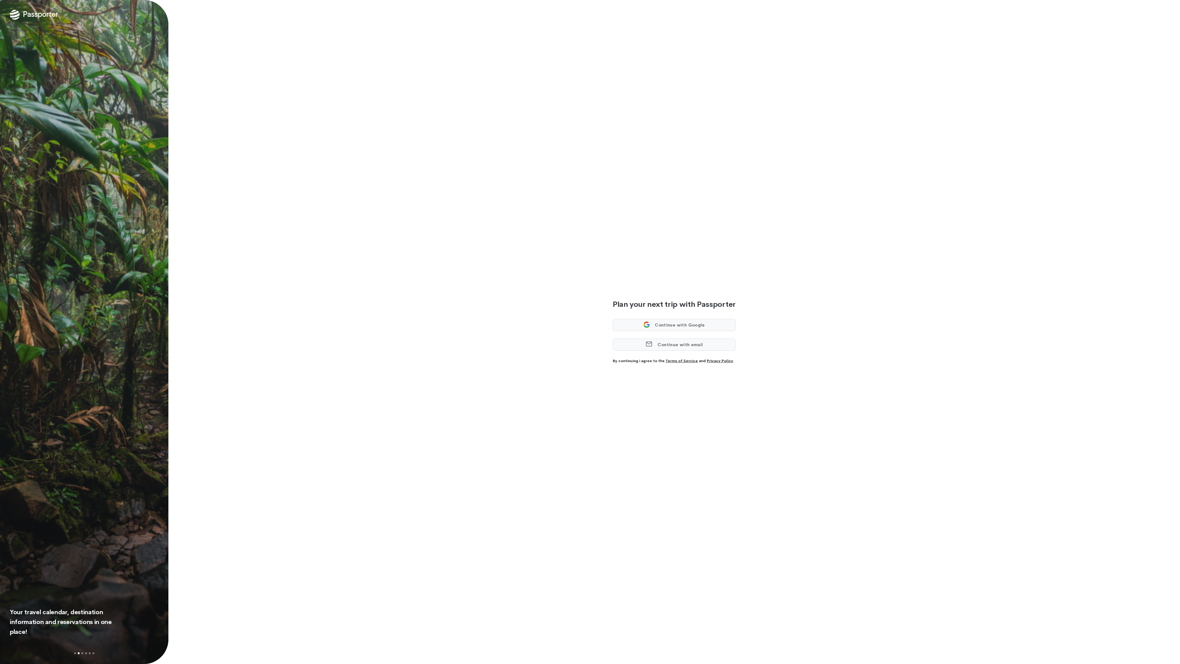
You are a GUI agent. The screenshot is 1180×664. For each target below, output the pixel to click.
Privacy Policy (720, 360)
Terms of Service (682, 360)
